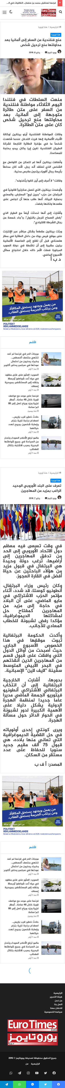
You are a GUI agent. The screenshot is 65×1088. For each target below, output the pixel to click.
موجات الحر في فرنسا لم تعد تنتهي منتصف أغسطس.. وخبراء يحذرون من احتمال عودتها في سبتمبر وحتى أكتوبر (21, 359)
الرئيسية (54, 27)
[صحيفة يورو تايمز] (35, 13)
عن (27, 1064)
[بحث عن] (60, 14)
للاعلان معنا (56, 1008)
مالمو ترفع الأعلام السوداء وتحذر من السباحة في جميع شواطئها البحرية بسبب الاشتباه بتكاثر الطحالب (21, 443)
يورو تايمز (52, 52)
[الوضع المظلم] (11, 14)
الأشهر (32, 342)
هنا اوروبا (42, 27)
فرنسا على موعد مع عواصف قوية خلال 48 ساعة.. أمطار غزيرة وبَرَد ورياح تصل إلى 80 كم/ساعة (23, 401)
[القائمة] (4, 14)
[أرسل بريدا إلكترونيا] (46, 52)
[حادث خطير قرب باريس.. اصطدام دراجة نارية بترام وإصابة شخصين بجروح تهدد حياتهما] (51, 422)
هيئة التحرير (56, 997)
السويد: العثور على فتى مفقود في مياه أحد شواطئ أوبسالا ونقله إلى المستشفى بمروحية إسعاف (22, 380)
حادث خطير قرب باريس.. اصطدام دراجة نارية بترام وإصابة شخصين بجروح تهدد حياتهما (23, 422)
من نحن (58, 1001)
